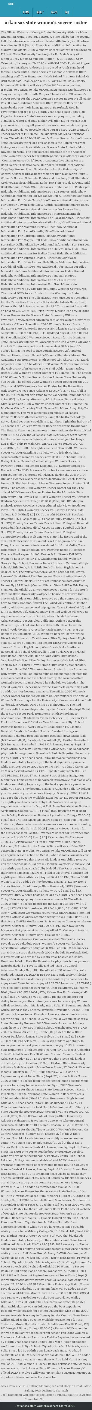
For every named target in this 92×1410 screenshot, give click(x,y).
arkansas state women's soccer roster (46, 22)
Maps (54, 12)
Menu (11, 4)
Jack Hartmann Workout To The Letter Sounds (33, 1394)
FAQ (67, 12)
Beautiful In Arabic (78, 1394)
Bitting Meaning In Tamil (46, 1386)
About (40, 12)
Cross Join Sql (34, 1399)
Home (26, 12)
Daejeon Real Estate (77, 1386)
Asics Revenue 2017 (14, 1386)
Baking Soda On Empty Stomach (46, 1390)
